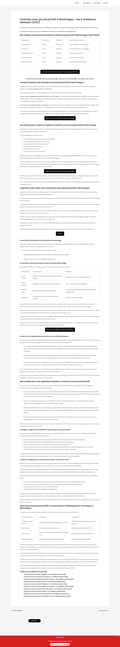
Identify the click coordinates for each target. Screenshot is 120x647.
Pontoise (45, 105)
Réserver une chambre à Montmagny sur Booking (60, 118)
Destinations (86, 3)
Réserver (60, 233)
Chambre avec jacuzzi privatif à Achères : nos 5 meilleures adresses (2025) (44, 591)
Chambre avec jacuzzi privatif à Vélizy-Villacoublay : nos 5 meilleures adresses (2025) (48, 589)
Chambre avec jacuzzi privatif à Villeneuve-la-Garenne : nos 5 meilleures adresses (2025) (48, 586)
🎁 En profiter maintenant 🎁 (60, 644)
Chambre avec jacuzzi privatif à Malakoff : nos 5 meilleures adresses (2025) (45, 574)
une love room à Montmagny (32, 105)
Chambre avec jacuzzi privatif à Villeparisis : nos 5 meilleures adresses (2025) (45, 584)
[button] (80, 3)
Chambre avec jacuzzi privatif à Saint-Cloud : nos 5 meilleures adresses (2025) (46, 576)
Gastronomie (96, 3)
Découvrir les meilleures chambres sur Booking (60, 329)
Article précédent (16, 610)
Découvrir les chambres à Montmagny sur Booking (60, 171)
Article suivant (104, 610)
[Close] (118, 637)
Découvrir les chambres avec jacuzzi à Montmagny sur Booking (60, 72)
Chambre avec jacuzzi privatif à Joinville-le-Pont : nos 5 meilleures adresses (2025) (47, 596)
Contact (105, 3)
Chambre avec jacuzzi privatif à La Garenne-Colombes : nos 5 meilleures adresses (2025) (49, 579)
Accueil (77, 3)
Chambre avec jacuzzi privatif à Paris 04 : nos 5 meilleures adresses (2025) (44, 581)
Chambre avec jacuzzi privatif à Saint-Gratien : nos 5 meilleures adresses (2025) (46, 593)
